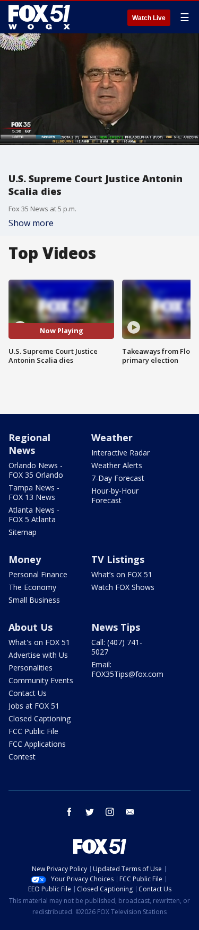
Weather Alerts (116, 465)
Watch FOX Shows (122, 587)
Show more (31, 223)
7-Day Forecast (117, 478)
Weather (112, 437)
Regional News (29, 444)
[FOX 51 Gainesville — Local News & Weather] (39, 17)
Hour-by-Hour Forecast (115, 495)
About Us (30, 627)
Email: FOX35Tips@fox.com (127, 669)
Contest (22, 757)
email (130, 811)
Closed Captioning (39, 718)
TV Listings (117, 559)
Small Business (34, 600)
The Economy (32, 587)
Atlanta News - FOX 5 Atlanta (33, 514)
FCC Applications (37, 744)
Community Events (40, 680)
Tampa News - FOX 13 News (33, 492)
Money (24, 559)
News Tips (115, 627)
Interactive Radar (120, 453)
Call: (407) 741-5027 (116, 647)
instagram (109, 811)
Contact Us (27, 693)
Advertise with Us (38, 655)
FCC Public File (33, 731)
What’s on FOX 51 (121, 574)
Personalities (30, 668)
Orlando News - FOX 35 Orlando (35, 470)
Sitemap (22, 532)
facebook (69, 811)
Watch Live (149, 18)
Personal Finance (37, 574)
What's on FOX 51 (39, 642)
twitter (89, 811)
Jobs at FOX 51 (33, 706)
